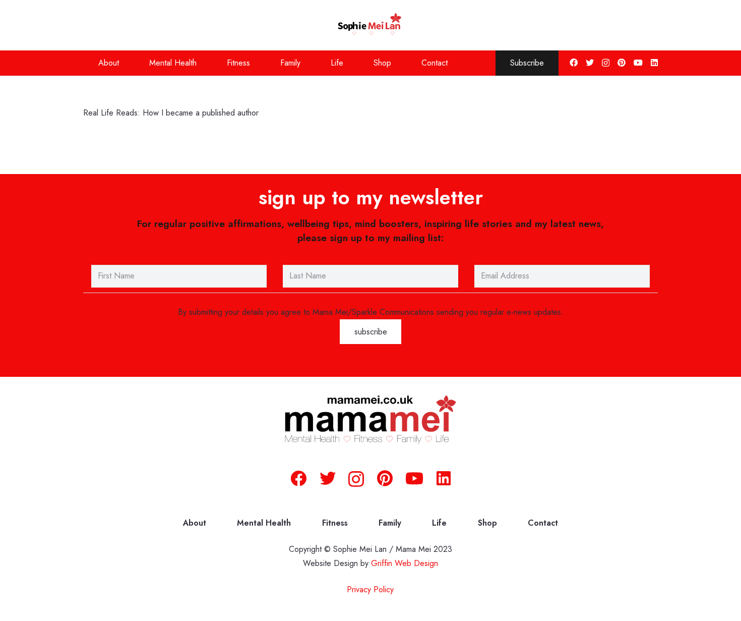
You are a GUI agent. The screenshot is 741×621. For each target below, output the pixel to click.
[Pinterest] (622, 63)
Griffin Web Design (404, 563)
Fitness (335, 523)
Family (390, 523)
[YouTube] (638, 63)
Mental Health (264, 523)
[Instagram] (605, 63)
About (194, 523)
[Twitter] (590, 63)
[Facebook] (574, 63)
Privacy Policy (370, 589)
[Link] (371, 25)
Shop (487, 523)
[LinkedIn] (654, 63)
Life (439, 523)
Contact (543, 523)
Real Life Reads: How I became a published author (171, 113)
